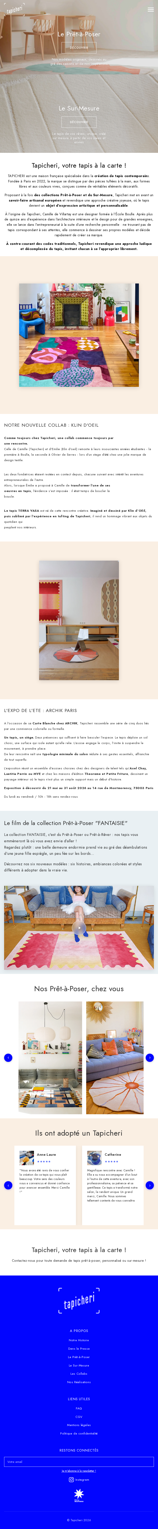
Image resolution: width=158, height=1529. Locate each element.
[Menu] (151, 9)
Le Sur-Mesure (79, 1365)
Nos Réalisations (79, 1382)
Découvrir (79, 48)
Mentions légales (79, 1425)
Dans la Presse (79, 1348)
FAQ (79, 1408)
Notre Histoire (79, 1340)
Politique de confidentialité (79, 1433)
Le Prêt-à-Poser (79, 1357)
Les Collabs (79, 1373)
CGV (79, 1417)
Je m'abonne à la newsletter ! (79, 1471)
